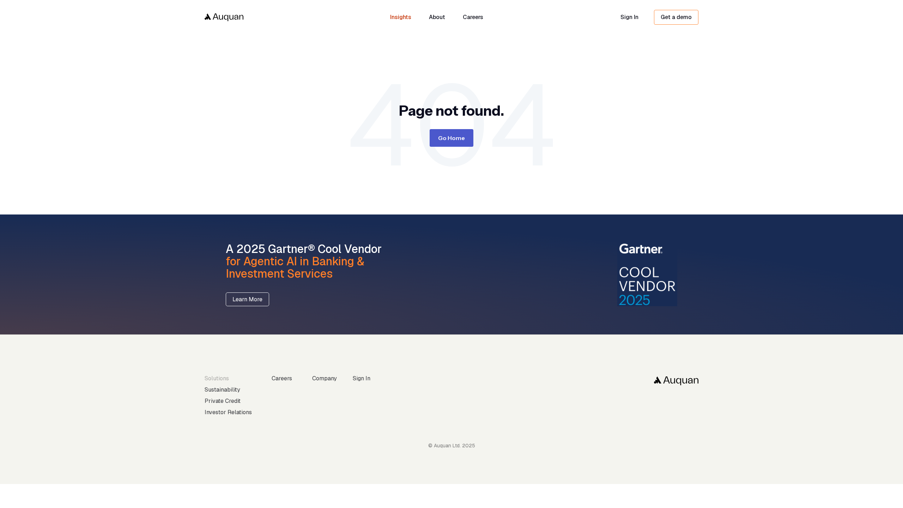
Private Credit (223, 401)
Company (324, 378)
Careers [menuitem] (473, 17)
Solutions (217, 378)
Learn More (247, 299)
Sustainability (222, 389)
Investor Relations (228, 412)
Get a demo (676, 17)
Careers (282, 378)
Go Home (451, 137)
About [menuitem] (437, 17)
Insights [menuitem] (400, 17)
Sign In (629, 17)
